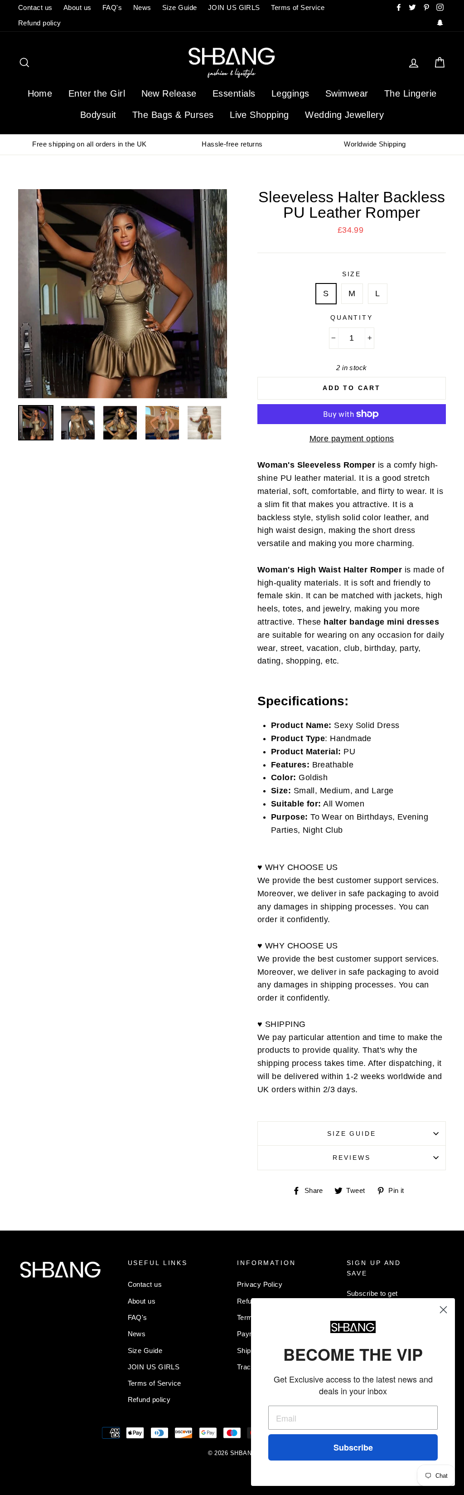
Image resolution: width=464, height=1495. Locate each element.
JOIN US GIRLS (234, 7)
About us (77, 7)
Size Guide (179, 7)
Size (352, 274)
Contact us (35, 7)
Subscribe (353, 1447)
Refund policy (39, 23)
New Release (169, 93)
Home (40, 93)
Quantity (351, 317)
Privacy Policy (259, 1284)
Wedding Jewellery (344, 115)
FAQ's (112, 7)
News (142, 7)
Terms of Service (297, 7)
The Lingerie (410, 93)
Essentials (234, 93)
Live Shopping (259, 115)
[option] (89, 144)
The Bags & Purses (173, 115)
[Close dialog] (443, 1310)
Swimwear (346, 93)
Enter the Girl (96, 93)
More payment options (351, 438)
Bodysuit (98, 115)
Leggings (290, 93)
